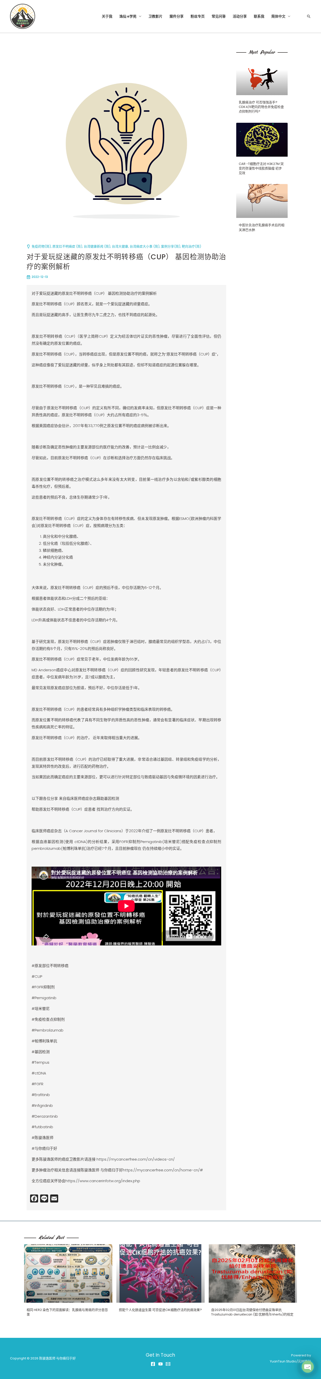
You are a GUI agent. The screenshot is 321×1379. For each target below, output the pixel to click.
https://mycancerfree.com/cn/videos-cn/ (136, 1159)
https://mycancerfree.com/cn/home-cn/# (163, 1170)
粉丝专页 (198, 16)
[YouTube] (160, 1364)
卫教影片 (155, 16)
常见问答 (219, 16)
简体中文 (278, 16)
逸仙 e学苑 (127, 16)
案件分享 (177, 16)
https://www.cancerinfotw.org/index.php (102, 1180)
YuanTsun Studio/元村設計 (290, 1361)
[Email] (168, 1364)
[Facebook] (153, 1364)
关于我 (107, 16)
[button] (308, 16)
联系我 (259, 16)
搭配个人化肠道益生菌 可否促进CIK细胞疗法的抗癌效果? (160, 1309)
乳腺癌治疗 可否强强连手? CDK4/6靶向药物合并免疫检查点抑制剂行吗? (261, 107)
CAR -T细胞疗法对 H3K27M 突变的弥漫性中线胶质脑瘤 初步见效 (261, 168)
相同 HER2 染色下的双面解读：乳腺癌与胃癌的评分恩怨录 (67, 1312)
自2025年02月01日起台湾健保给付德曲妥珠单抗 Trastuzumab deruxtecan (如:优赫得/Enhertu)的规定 (252, 1312)
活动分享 (240, 16)
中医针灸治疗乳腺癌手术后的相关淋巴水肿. (261, 227)
